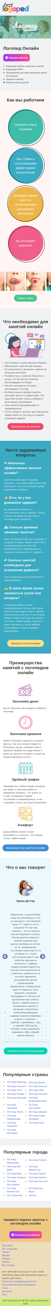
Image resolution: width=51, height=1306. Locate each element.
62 (29, 1031)
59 (17, 1031)
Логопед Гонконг (16, 1086)
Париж (5, 1261)
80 (13, 1039)
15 (17, 1016)
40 (29, 1024)
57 (9, 1031)
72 (25, 1035)
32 (42, 1020)
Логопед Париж (37, 1173)
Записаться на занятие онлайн (25, 847)
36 (13, 1024)
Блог (4, 1294)
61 (25, 1031)
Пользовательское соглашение (18, 1284)
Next (43, 957)
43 (42, 1024)
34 (5, 1024)
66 (46, 1031)
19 (33, 1016)
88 (46, 1039)
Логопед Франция (16, 1097)
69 (13, 1035)
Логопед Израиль (16, 1081)
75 (37, 1035)
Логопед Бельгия (38, 1086)
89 (23, 1043)
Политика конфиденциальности (19, 1281)
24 (9, 1020)
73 (29, 1035)
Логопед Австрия (38, 1093)
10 (42, 1012)
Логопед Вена (14, 1173)
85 (33, 1039)
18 (29, 1016)
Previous (5, 957)
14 (13, 1016)
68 (9, 1035)
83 (25, 1039)
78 (5, 1039)
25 (13, 1020)
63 (33, 1031)
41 (33, 1024)
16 (21, 1016)
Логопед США (36, 1090)
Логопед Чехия (15, 1111)
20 (37, 1016)
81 (17, 1039)
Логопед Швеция (38, 1111)
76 (42, 1035)
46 (9, 1027)
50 (25, 1027)
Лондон (6, 1258)
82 (21, 1039)
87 (42, 1039)
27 (21, 1020)
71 (21, 1035)
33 (46, 1020)
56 (5, 1031)
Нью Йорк (7, 1245)
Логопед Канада (15, 1093)
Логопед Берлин (37, 1177)
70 (17, 1035)
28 (25, 1020)
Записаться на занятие (25, 426)
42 (37, 1024)
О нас (5, 1288)
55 (46, 1027)
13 (9, 1016)
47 (13, 1027)
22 (46, 1016)
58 (13, 1031)
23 (5, 1020)
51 (29, 1027)
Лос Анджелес (14, 1195)
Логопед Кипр (36, 1122)
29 (29, 1020)
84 (29, 1039)
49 (21, 1027)
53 (37, 1027)
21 (42, 1016)
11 (46, 1012)
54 (42, 1027)
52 (33, 1027)
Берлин (6, 1255)
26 (17, 1020)
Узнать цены (25, 298)
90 (27, 1043)
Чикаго (32, 1195)
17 (25, 1016)
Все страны (8, 1265)
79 (9, 1039)
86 (37, 1039)
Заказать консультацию (25, 643)
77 (46, 1035)
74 (33, 1035)
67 (5, 1035)
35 (9, 1024)
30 (33, 1020)
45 (5, 1027)
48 (17, 1027)
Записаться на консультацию (25, 1050)
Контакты (7, 1291)
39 (25, 1024)
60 (21, 1031)
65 (42, 1031)
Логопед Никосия (38, 1181)
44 (46, 1024)
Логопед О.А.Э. (15, 1090)
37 (17, 1024)
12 (5, 1016)
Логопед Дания (37, 1082)
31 (37, 1020)
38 (21, 1024)
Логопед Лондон (16, 1177)
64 (37, 1031)
